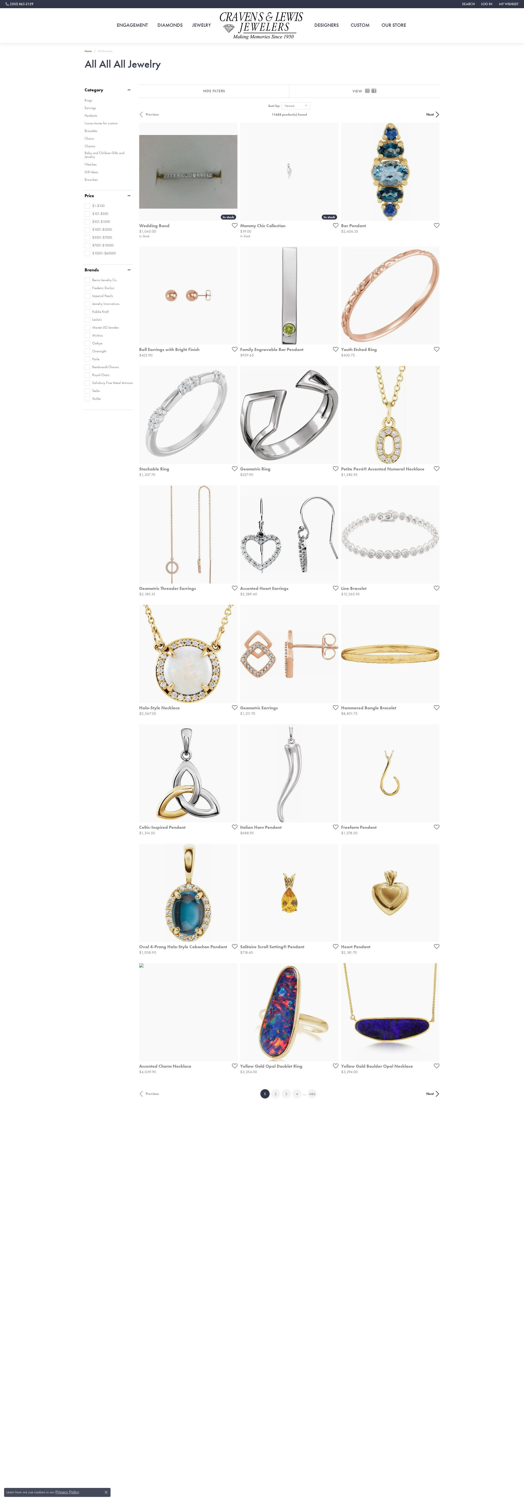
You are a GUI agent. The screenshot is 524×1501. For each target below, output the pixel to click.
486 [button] (312, 1093)
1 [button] (267, 1093)
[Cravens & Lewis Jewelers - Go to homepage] (262, 25)
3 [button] (286, 1093)
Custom (360, 25)
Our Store (394, 25)
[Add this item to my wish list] (233, 225)
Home (88, 51)
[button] (468, 4)
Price (89, 196)
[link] (19, 4)
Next (430, 114)
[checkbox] (95, 205)
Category (94, 90)
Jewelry (201, 25)
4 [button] (297, 1093)
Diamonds (170, 25)
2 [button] (276, 1093)
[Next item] (231, 415)
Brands (92, 270)
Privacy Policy (67, 1492)
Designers (326, 25)
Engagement (132, 25)
